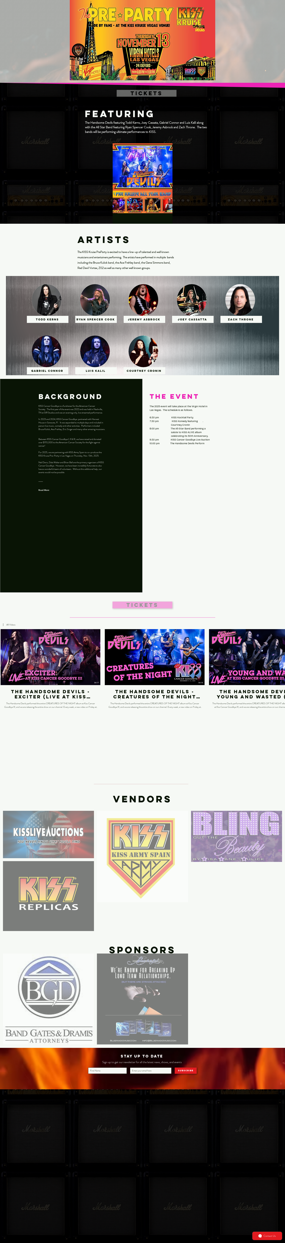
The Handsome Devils (143, 220)
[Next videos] (281, 657)
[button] (9, 624)
